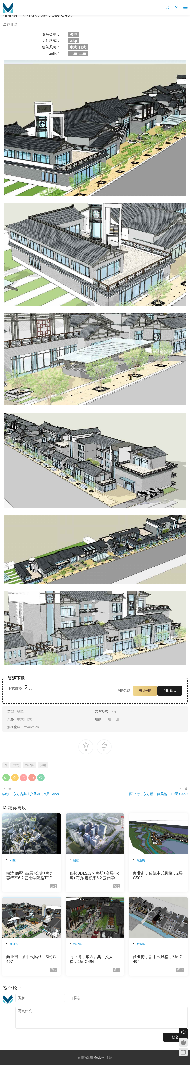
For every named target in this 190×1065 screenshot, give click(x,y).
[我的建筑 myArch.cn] (8, 7)
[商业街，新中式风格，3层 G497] (31, 917)
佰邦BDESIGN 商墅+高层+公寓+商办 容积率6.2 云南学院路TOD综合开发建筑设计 (95, 875)
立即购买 (170, 690)
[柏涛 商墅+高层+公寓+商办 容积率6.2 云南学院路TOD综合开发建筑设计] (31, 833)
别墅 (13, 860)
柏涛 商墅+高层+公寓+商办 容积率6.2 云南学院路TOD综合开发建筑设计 (31, 875)
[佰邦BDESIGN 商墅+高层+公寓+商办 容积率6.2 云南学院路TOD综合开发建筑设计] (95, 833)
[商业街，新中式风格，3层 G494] (158, 917)
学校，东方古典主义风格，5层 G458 (30, 793)
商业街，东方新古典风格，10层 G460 (158, 793)
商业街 (12, 24)
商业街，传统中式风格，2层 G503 (158, 875)
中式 (16, 765)
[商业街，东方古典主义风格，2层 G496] (95, 917)
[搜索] (167, 7)
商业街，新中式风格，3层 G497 (31, 959)
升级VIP (145, 690)
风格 (43, 765)
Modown (99, 1057)
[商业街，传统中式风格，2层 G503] (158, 833)
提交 (175, 1037)
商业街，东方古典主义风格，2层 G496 (91, 959)
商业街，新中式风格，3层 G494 (158, 959)
